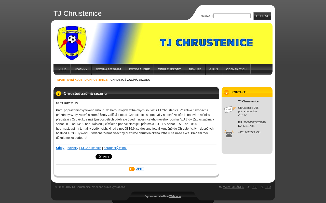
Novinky (81, 69)
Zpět (140, 169)
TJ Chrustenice (90, 148)
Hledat (262, 16)
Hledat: (207, 15)
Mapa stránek (233, 186)
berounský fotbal (115, 148)
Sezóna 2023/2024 (108, 69)
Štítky (60, 148)
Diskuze (195, 69)
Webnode (175, 196)
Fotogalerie (139, 69)
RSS (254, 186)
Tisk (268, 186)
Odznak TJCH (236, 69)
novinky (72, 148)
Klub (62, 69)
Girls (213, 69)
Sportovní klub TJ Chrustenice (82, 79)
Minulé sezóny (169, 69)
